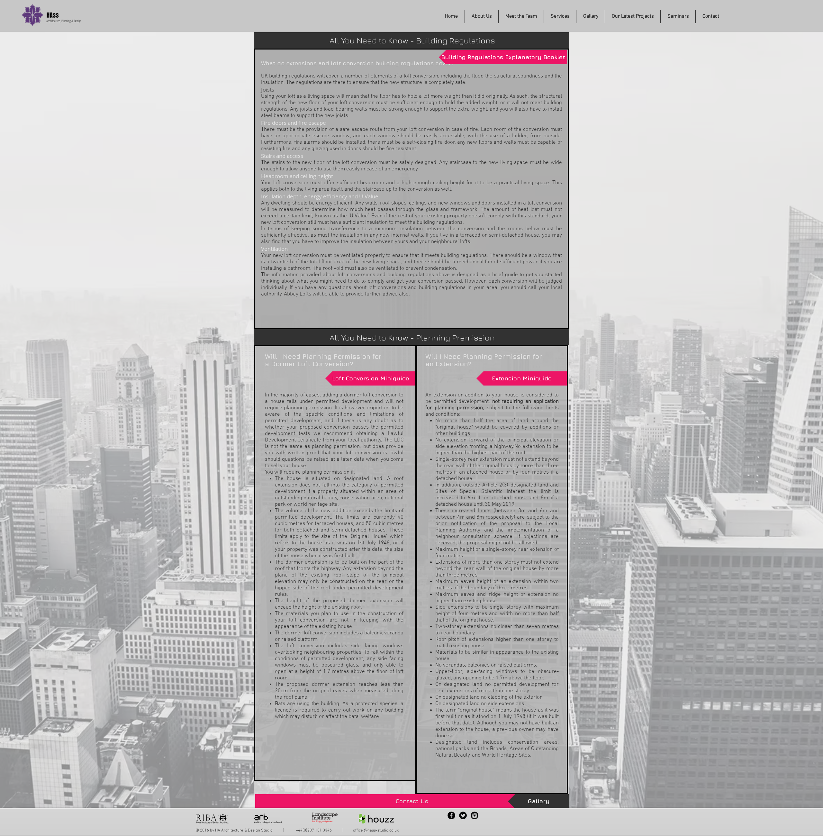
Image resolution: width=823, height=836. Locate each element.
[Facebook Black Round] (451, 815)
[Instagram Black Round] (474, 815)
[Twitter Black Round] (463, 815)
